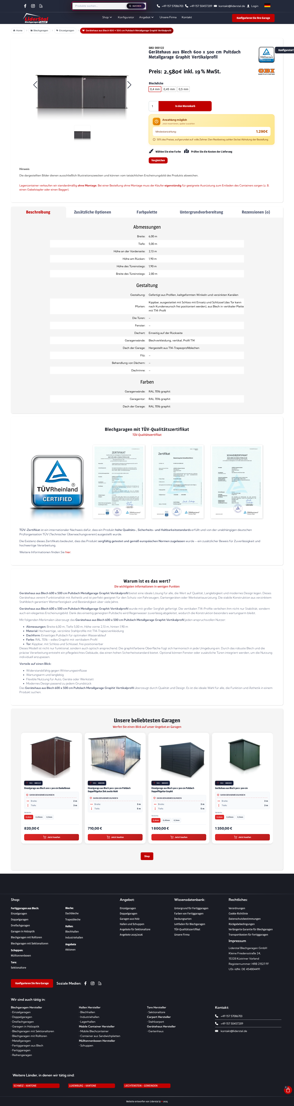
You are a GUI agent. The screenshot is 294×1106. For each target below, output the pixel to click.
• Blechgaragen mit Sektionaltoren (32, 1033)
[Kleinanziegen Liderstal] (42, 6)
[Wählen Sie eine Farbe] (151, 151)
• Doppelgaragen (21, 1019)
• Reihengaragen (21, 1057)
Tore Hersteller (156, 1009)
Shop (105, 17)
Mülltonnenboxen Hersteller (97, 1042)
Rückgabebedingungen (242, 926)
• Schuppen (86, 1047)
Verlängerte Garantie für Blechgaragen (251, 931)
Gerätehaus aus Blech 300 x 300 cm (231, 788)
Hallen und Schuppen (132, 926)
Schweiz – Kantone (25, 1087)
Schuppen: (17, 952)
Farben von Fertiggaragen (188, 915)
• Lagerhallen (87, 1023)
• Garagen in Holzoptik (25, 1028)
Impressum (237, 943)
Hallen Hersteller (90, 1009)
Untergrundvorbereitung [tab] (201, 212)
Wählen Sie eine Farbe (168, 151)
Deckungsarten (183, 920)
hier (67, 552)
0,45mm (39, 817)
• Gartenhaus (155, 1033)
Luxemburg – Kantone (82, 1087)
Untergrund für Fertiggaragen (191, 910)
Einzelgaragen (128, 910)
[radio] (155, 89)
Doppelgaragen (128, 915)
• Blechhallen (87, 1014)
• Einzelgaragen (21, 1014)
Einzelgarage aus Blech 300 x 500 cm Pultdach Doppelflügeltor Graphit (172, 790)
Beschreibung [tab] (38, 212)
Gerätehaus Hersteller (161, 1028)
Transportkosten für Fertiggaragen (248, 936)
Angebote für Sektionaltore (135, 931)
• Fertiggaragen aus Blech (27, 1047)
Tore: (14, 964)
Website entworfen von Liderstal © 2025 (147, 1103)
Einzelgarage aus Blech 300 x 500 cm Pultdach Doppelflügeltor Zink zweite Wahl (109, 790)
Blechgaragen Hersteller (26, 1009)
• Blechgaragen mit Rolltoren (29, 1038)
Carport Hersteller (159, 1019)
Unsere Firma (168, 17)
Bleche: (69, 910)
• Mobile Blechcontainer (94, 1033)
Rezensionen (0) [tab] (256, 212)
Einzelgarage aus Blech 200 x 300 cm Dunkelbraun (47, 788)
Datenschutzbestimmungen (245, 920)
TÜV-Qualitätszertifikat (187, 931)
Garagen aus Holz (130, 920)
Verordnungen (237, 910)
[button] (82, 85)
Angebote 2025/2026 (131, 936)
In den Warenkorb (185, 106)
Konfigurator (126, 17)
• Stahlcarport (155, 1023)
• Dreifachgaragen (22, 1023)
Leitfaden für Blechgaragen (189, 926)
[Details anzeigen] (77, 775)
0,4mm (29, 817)
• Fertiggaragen (20, 1052)
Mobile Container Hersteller (97, 1028)
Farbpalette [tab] (147, 212)
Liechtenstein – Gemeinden (141, 1087)
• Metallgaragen (21, 1042)
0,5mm (49, 817)
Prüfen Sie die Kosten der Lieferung (211, 151)
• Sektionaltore (156, 1014)
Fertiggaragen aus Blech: (25, 910)
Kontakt (187, 17)
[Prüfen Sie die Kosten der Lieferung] (186, 151)
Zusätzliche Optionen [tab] (92, 212)
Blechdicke (156, 83)
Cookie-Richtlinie (238, 915)
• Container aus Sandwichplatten (99, 1038)
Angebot (144, 17)
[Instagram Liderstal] (34, 6)
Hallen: (69, 928)
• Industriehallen (89, 1019)
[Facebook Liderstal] (26, 6)
